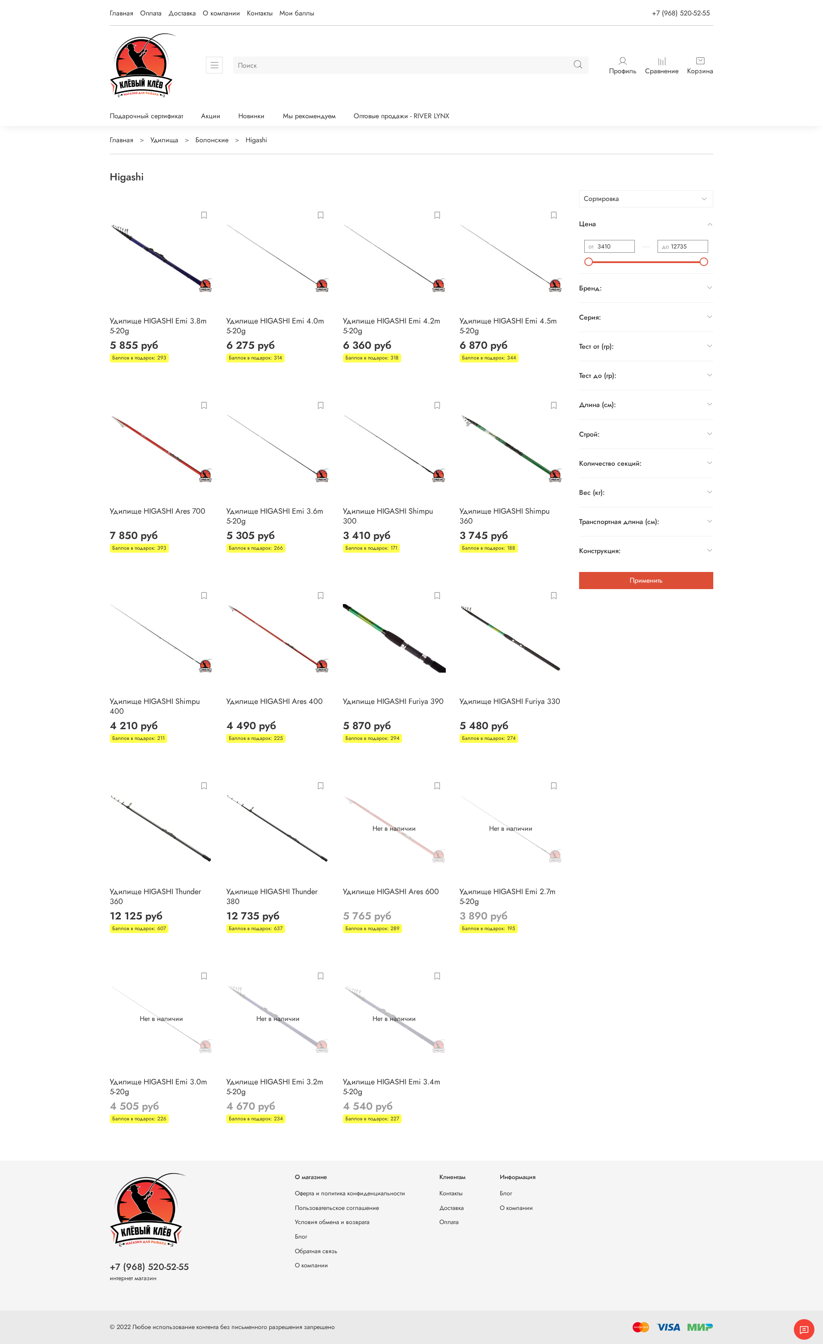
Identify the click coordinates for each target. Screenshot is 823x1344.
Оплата (151, 13)
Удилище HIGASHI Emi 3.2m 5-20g (274, 1086)
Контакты (260, 13)
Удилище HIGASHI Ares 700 (157, 511)
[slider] (588, 261)
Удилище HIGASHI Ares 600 (391, 891)
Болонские (211, 140)
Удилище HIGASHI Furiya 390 (393, 701)
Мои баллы (296, 13)
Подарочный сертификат (146, 116)
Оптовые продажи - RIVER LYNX (401, 116)
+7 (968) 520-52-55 (681, 13)
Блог (301, 1236)
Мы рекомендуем (309, 116)
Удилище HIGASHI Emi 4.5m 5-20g (508, 325)
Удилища (164, 140)
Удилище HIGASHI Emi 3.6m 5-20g (274, 516)
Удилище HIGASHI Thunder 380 (272, 896)
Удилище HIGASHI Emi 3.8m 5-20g (158, 325)
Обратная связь (316, 1251)
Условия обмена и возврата (332, 1222)
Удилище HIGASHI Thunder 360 (155, 896)
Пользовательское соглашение (337, 1207)
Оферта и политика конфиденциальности (350, 1193)
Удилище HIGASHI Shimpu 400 (155, 706)
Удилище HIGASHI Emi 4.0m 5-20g (275, 325)
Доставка (182, 13)
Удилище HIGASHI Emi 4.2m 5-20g (391, 325)
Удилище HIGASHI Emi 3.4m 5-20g (391, 1086)
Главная (121, 13)
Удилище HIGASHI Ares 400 (274, 701)
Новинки (251, 116)
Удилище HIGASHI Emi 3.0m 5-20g (158, 1086)
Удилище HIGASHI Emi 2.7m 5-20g (508, 896)
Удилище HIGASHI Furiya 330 (510, 701)
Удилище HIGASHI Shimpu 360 (505, 516)
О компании (221, 13)
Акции (210, 116)
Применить (646, 580)
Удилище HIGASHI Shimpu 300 (388, 516)
